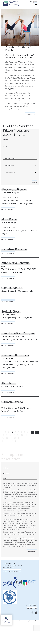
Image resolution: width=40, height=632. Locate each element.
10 (3, 435)
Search (34, 182)
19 (11, 438)
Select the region (8, 166)
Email (4, 478)
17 (3, 438)
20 (15, 438)
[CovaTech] (11, 3)
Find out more (30, 114)
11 (7, 435)
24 (3, 441)
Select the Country (9, 158)
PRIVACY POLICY (32, 609)
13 (14, 435)
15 (22, 435)
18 (7, 438)
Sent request (32, 551)
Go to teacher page (8, 209)
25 (7, 441)
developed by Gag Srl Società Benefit (29, 621)
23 (27, 438)
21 (18, 438)
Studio (5, 147)
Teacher (5, 140)
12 (10, 435)
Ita (31, 2)
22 (22, 438)
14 (18, 435)
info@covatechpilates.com (19, 546)
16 (26, 435)
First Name (6, 468)
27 (15, 441)
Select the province (9, 173)
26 (12, 441)
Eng (35, 2)
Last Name (6, 473)
